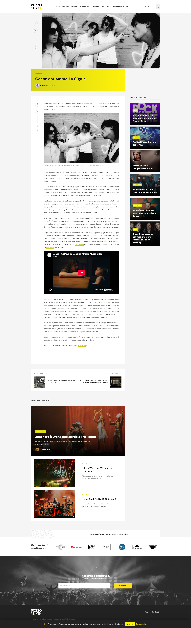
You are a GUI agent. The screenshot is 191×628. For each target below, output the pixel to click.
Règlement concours (136, 620)
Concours (95, 7)
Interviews (84, 7)
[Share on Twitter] (35, 30)
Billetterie (117, 7)
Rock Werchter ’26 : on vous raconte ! (99, 470)
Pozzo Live (82, 345)
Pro (127, 7)
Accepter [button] (130, 624)
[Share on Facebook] (35, 23)
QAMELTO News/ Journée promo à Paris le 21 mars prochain (106, 534)
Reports (65, 7)
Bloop (73, 619)
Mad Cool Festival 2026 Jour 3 (100, 499)
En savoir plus (141, 624)
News (57, 7)
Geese (100, 103)
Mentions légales (153, 620)
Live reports (39, 73)
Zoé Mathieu (44, 85)
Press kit (123, 620)
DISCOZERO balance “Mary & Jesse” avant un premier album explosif (94, 381)
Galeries (105, 7)
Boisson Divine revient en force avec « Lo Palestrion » (62, 381)
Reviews (74, 7)
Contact (155, 612)
